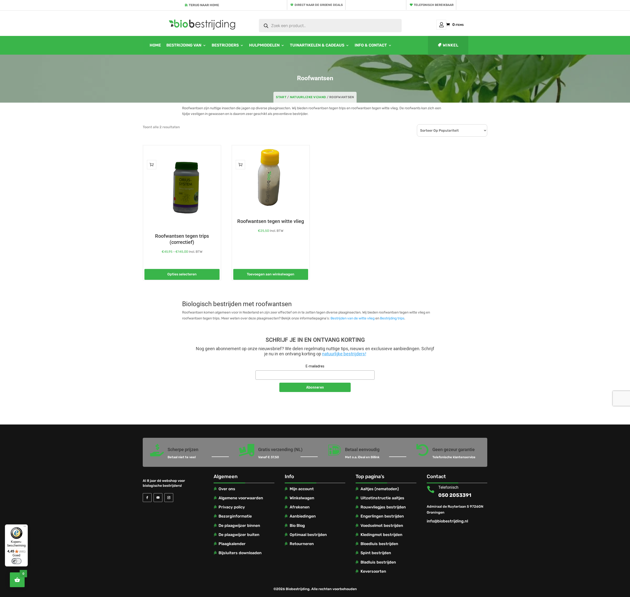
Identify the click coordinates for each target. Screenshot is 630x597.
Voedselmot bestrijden (382, 525)
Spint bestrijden (376, 552)
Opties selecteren (182, 274)
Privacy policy (232, 507)
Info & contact (371, 45)
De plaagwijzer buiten (239, 534)
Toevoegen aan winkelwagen (270, 274)
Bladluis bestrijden (378, 562)
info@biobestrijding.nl (447, 521)
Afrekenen (300, 507)
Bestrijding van (183, 45)
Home (155, 45)
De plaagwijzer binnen (239, 525)
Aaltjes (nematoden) (380, 489)
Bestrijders (225, 45)
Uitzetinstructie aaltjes (382, 498)
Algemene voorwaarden (241, 498)
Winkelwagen (302, 498)
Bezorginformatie (235, 516)
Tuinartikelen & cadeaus (317, 45)
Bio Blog (297, 525)
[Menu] (25, 527)
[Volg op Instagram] (168, 497)
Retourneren (302, 543)
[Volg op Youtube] (158, 497)
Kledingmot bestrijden (381, 534)
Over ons (227, 489)
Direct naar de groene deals (319, 5)
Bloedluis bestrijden (379, 543)
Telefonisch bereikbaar (434, 5)
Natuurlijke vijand (308, 97)
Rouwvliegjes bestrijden (383, 507)
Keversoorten (373, 571)
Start (281, 97)
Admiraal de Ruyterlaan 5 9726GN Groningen (455, 509)
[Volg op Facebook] (147, 497)
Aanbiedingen (303, 516)
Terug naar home (204, 5)
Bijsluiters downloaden (240, 552)
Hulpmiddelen (264, 45)
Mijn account (441, 25)
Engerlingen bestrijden (382, 516)
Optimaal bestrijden (308, 534)
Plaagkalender (232, 543)
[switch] (16, 561)
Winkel (450, 45)
